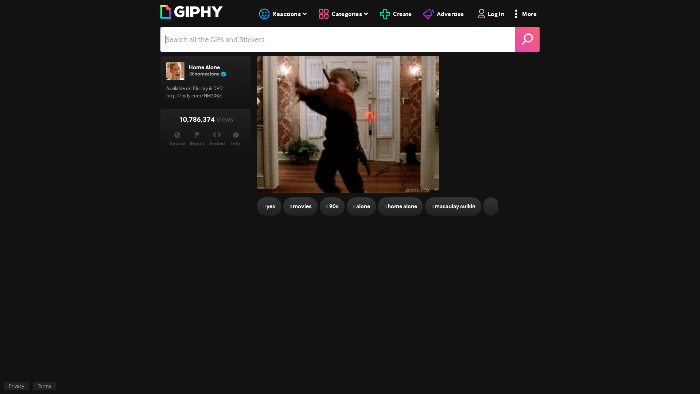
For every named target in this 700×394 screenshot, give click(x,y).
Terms (44, 386)
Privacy (16, 386)
